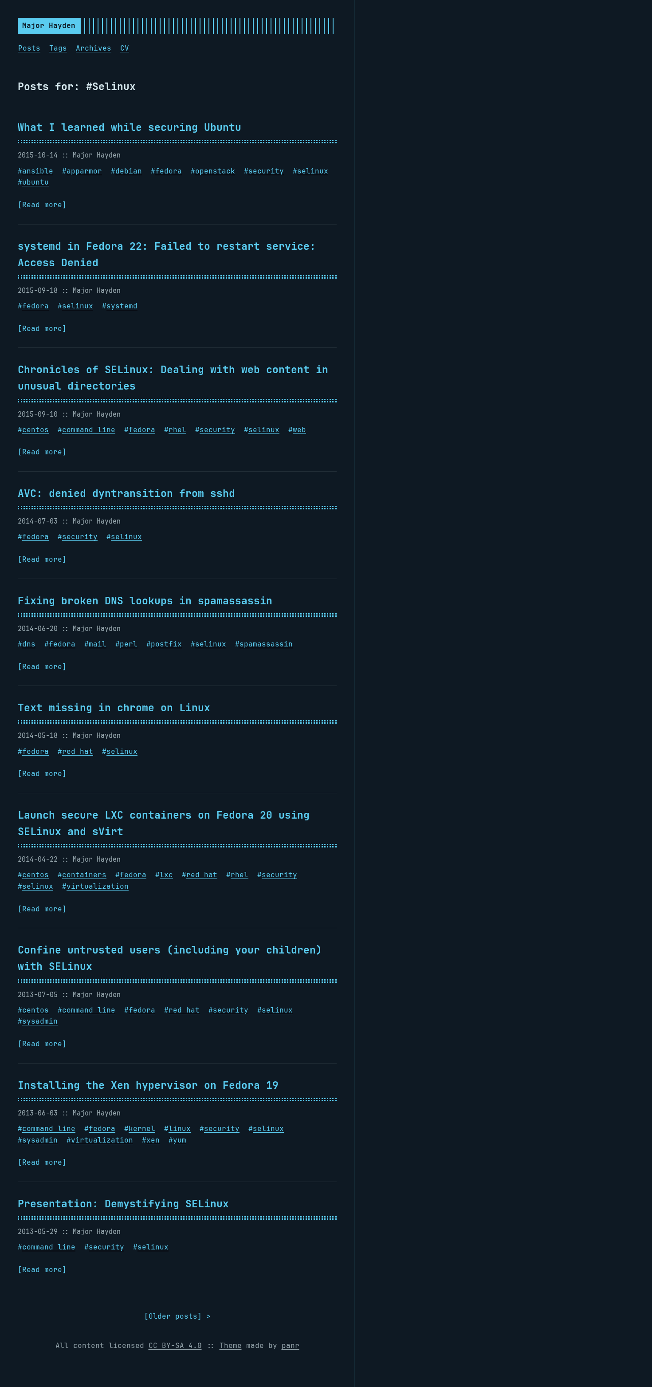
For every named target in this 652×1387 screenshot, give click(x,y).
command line (88, 429)
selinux (312, 171)
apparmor (84, 171)
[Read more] (42, 204)
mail (97, 644)
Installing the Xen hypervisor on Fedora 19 (148, 1085)
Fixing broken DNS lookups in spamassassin (145, 600)
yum (179, 1140)
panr (290, 1345)
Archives (93, 48)
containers (84, 874)
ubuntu (35, 182)
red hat (77, 751)
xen (153, 1140)
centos (35, 429)
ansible (37, 171)
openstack (215, 171)
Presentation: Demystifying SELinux (123, 1203)
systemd (121, 306)
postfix (166, 644)
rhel (177, 429)
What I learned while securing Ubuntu (129, 127)
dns (28, 644)
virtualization (98, 886)
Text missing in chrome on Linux (114, 707)
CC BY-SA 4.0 (175, 1345)
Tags (58, 48)
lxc (166, 874)
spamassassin (266, 644)
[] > (177, 1316)
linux (180, 1128)
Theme (231, 1345)
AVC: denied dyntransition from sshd (126, 493)
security (266, 171)
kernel (142, 1128)
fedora (168, 171)
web (299, 429)
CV (124, 48)
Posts (29, 48)
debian (128, 171)
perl (128, 644)
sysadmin (40, 1021)
